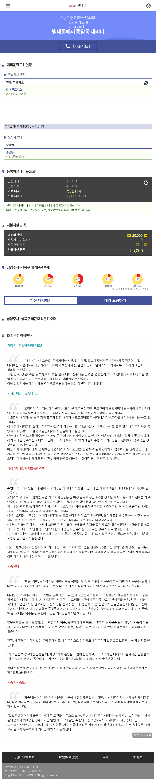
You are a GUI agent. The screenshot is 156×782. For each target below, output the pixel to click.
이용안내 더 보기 (142, 735)
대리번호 (137, 757)
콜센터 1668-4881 (24, 757)
